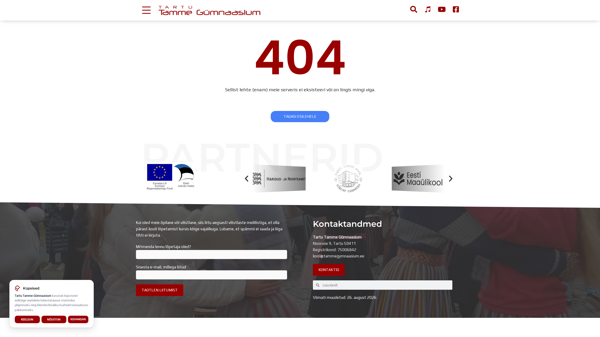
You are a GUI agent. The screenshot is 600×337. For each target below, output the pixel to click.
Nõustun (53, 319)
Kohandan (78, 319)
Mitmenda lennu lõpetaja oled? (163, 246)
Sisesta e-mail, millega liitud (161, 267)
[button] (247, 179)
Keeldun (27, 319)
